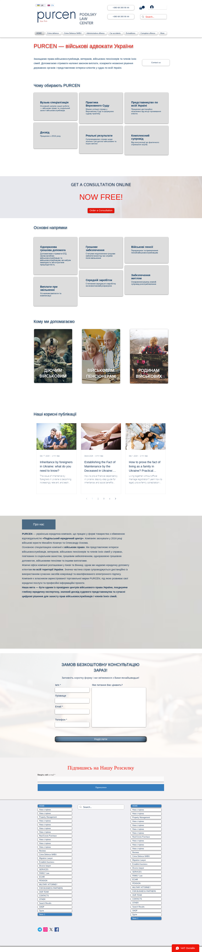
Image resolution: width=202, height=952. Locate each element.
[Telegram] (40, 929)
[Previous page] (86, 498)
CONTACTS (44, 896)
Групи (41, 911)
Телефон (60, 719)
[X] (51, 929)
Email (58, 706)
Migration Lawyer (46, 858)
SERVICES (43, 869)
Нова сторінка (45, 810)
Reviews (42, 851)
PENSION (43, 881)
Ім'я (57, 685)
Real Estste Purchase (48, 836)
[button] (142, 7)
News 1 (42, 914)
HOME (42, 806)
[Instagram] (45, 929)
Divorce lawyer (45, 866)
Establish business (46, 862)
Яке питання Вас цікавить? (107, 685)
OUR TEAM (44, 892)
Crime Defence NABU (47, 854)
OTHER (42, 899)
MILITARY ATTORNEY (48, 884)
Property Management (48, 817)
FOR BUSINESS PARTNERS (51, 888)
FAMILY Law (44, 873)
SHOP (41, 907)
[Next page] (115, 498)
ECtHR (42, 877)
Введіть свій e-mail (46, 775)
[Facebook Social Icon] (57, 929)
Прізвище (60, 695)
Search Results (45, 903)
